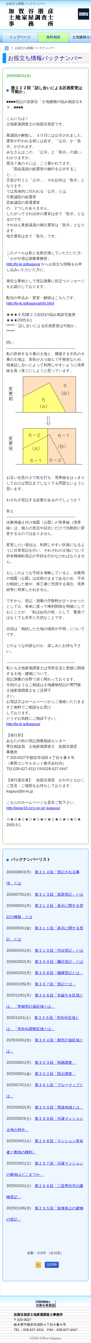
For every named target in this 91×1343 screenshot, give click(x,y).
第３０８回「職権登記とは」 (59, 973)
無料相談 (53, 37)
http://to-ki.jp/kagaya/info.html (30, 303)
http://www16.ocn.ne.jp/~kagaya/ (33, 808)
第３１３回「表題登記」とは (59, 894)
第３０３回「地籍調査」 (55, 1063)
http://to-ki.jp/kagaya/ (23, 264)
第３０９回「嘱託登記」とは (59, 962)
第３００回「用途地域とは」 (59, 1107)
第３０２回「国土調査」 (55, 1074)
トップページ (20, 37)
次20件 (52, 1264)
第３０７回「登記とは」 (55, 984)
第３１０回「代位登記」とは (59, 950)
